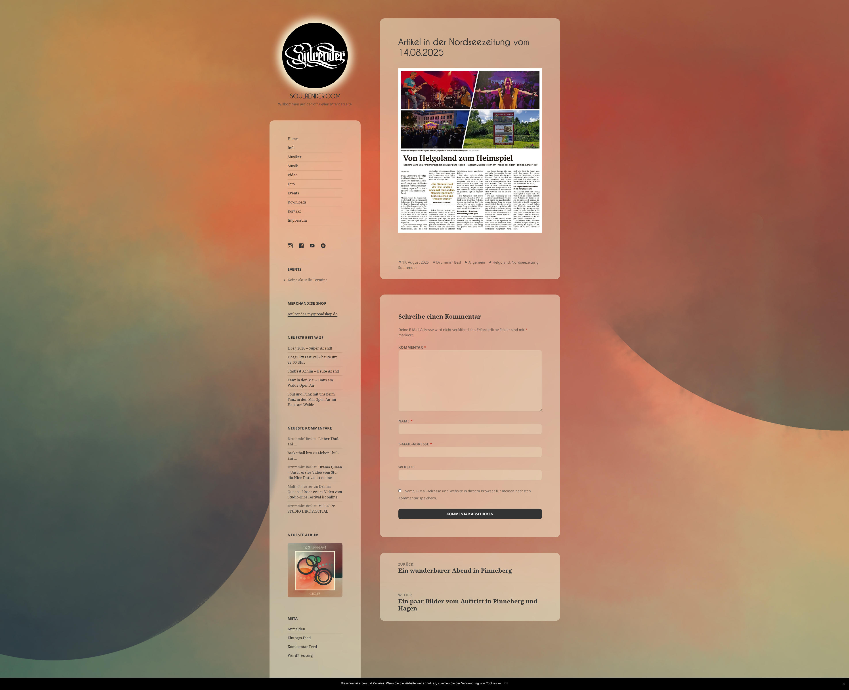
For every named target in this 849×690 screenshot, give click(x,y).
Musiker (295, 156)
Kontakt (294, 211)
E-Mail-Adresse (415, 444)
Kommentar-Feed (302, 646)
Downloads (297, 202)
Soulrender (407, 267)
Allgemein (476, 262)
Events (293, 193)
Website (406, 467)
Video (292, 175)
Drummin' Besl (448, 262)
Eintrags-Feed (299, 637)
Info (291, 147)
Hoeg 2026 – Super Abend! (310, 348)
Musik (293, 165)
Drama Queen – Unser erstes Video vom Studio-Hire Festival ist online (315, 472)
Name (405, 421)
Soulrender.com (315, 96)
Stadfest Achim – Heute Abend (313, 371)
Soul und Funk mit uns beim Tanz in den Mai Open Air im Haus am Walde (312, 399)
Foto (291, 184)
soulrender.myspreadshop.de (312, 314)
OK (506, 683)
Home (293, 138)
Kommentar (412, 347)
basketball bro (300, 452)
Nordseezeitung (525, 262)
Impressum (297, 220)
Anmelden (296, 629)
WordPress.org (300, 655)
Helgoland (501, 262)
